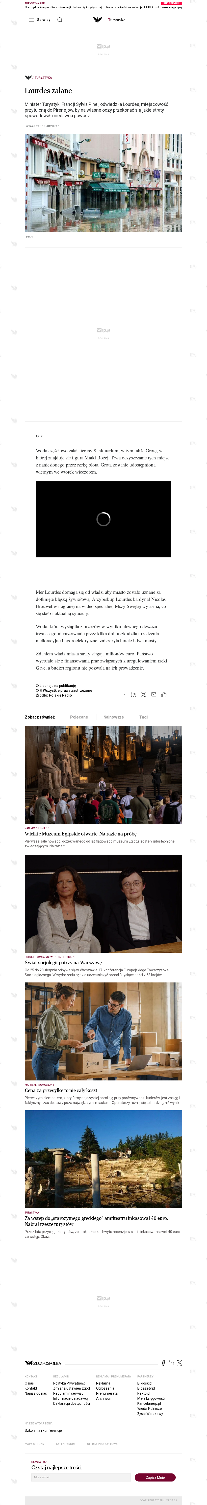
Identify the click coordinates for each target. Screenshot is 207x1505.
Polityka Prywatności (69, 1383)
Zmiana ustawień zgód (71, 1388)
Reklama (103, 1383)
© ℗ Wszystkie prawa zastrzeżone (64, 690)
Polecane (79, 717)
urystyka (116, 19)
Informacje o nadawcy (71, 1398)
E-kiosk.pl (144, 1383)
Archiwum (104, 1398)
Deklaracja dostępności (71, 1403)
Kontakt (31, 1388)
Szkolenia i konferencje (43, 1430)
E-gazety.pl (146, 1388)
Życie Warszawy (150, 1414)
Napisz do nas (36, 1393)
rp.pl (39, 436)
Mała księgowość (151, 1398)
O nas (29, 1383)
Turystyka (43, 78)
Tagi (143, 717)
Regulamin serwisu (68, 1393)
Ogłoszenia (105, 1388)
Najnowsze (114, 717)
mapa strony (34, 1444)
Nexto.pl (143, 1393)
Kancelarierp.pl (149, 1403)
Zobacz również (40, 717)
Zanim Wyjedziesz (37, 828)
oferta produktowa (102, 1444)
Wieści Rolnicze (149, 1409)
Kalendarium (65, 1444)
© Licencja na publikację (56, 686)
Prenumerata (107, 1393)
